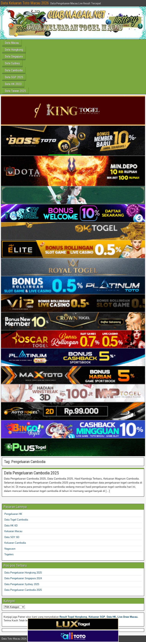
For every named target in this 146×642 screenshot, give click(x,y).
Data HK (111, 616)
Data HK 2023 (13, 84)
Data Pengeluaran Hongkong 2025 (23, 572)
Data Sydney (12, 63)
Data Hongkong (14, 49)
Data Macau (12, 43)
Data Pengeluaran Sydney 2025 (21, 584)
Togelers (9, 554)
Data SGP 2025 (14, 77)
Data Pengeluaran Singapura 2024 (23, 578)
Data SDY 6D (11, 537)
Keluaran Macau (13, 531)
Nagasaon (9, 548)
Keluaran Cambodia (15, 542)
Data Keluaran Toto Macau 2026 (25, 3)
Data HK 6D (10, 525)
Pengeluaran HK (13, 514)
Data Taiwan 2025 (15, 91)
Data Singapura (14, 56)
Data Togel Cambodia (16, 519)
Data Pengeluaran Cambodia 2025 (31, 473)
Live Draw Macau (127, 616)
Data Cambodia (14, 70)
